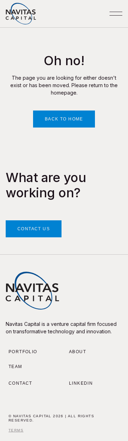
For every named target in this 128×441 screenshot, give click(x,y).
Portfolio (23, 351)
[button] (116, 13)
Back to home (64, 119)
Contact (20, 383)
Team (15, 366)
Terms (16, 430)
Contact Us (33, 228)
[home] (21, 13)
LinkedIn (81, 383)
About (77, 351)
